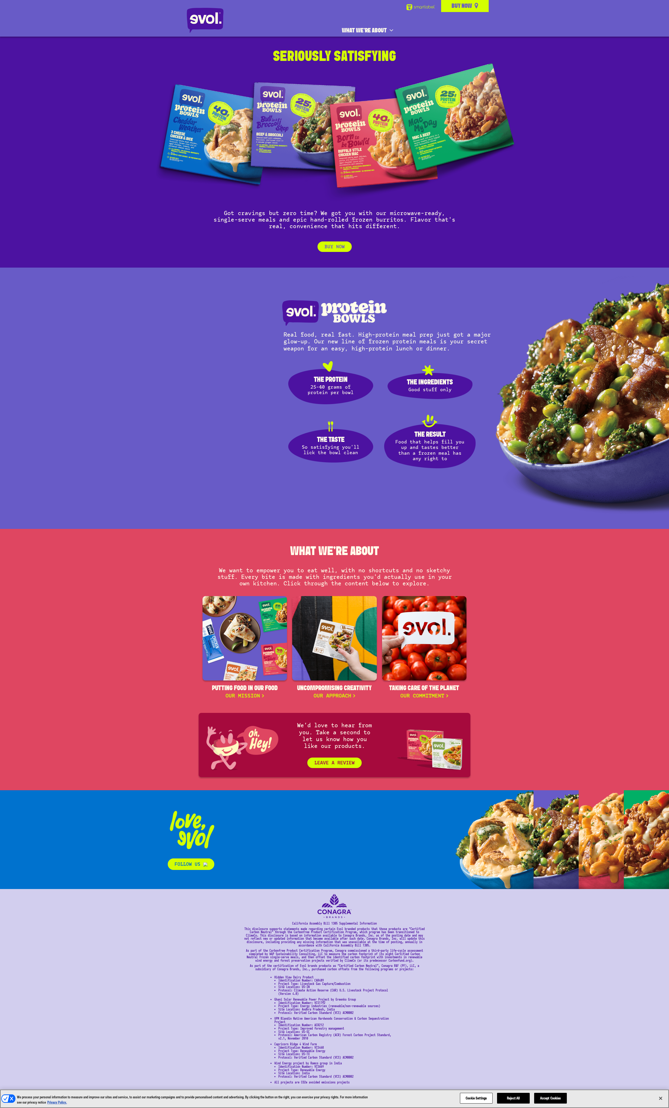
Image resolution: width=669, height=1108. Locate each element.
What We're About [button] (364, 31)
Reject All (513, 1098)
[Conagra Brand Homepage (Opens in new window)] (334, 906)
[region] (334, 1098)
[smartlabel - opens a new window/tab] (421, 7)
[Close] (660, 1098)
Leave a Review (334, 763)
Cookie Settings (476, 1098)
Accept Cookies (550, 1098)
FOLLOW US (189, 864)
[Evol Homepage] (205, 20)
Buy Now (335, 247)
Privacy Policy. (57, 1102)
